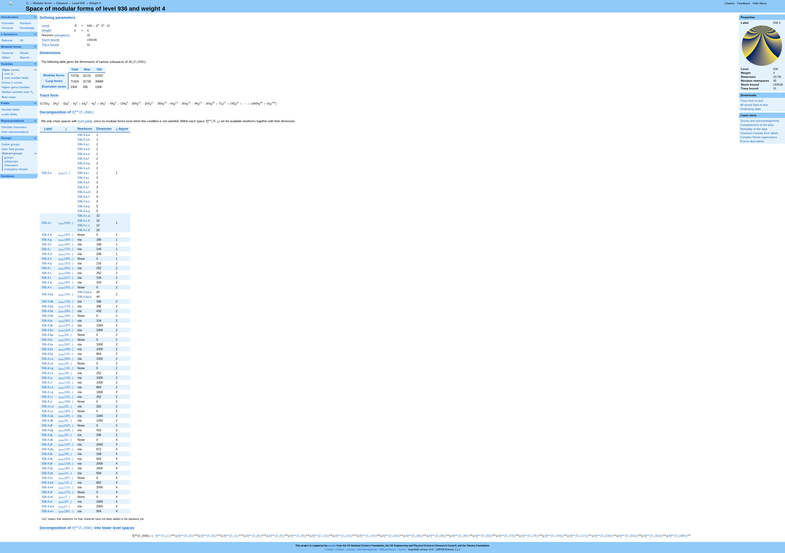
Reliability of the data (753, 129)
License (350, 549)
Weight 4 (95, 3)
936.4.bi (47, 320)
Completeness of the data (757, 124)
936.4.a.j (83, 177)
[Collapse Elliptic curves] (35, 69)
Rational (7, 40)
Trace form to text (751, 100)
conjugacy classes (16, 169)
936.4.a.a (83, 135)
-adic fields (9, 114)
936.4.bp (47, 334)
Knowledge (27, 27)
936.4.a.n (83, 196)
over (8, 74)
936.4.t (46, 277)
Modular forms (42, 3)
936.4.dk (47, 439)
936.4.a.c (83, 144)
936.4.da (47, 416)
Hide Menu (760, 3)
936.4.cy (47, 411)
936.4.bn (47, 330)
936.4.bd (47, 306)
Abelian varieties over (17, 92)
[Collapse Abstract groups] (35, 153)
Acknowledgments (367, 549)
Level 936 (78, 3)
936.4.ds (47, 458)
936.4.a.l (83, 187)
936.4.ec (47, 478)
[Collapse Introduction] (35, 17)
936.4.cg (47, 368)
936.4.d (47, 234)
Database (7, 176)
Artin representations (15, 131)
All (21, 40)
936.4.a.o (83, 201)
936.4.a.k (83, 182)
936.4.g (47, 239)
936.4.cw (48, 406)
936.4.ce (47, 363)
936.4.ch (47, 373)
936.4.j (46, 249)
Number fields (11, 109)
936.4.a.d (83, 149)
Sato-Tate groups (13, 149)
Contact (329, 549)
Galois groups (11, 144)
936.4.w (47, 282)
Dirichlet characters (14, 127)
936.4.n (47, 258)
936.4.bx (47, 349)
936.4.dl (47, 444)
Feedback (743, 3)
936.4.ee (47, 487)
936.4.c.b (83, 220)
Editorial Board (387, 549)
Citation (730, 3)
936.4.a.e (83, 154)
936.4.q (47, 263)
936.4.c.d (83, 230)
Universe (7, 27)
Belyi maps (9, 97)
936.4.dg (47, 430)
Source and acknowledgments (759, 120)
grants (332, 545)
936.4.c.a (83, 215)
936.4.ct (47, 401)
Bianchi (24, 57)
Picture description (752, 141)
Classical (62, 3)
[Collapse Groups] (35, 138)
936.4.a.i (83, 173)
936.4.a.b (83, 139)
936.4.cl (47, 382)
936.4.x (47, 287)
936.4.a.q (83, 211)
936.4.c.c (83, 225)
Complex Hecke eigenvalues (758, 137)
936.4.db (47, 420)
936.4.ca (47, 358)
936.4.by (47, 354)
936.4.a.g (83, 163)
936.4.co (47, 387)
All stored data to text (754, 104)
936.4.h (47, 244)
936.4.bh (47, 315)
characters (11, 165)
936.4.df (47, 425)
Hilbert (6, 57)
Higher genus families (16, 87)
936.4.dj (47, 435)
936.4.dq (47, 449)
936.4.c (47, 223)
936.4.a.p (83, 206)
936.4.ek (47, 497)
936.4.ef (47, 492)
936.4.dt (47, 463)
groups (8, 157)
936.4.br (47, 339)
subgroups (11, 161)
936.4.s (47, 273)
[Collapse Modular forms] (35, 46)
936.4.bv (47, 344)
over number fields (16, 77)
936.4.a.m (84, 192)
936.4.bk (47, 325)
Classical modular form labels (759, 133)
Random (25, 23)
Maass (24, 52)
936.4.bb (47, 301)
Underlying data (750, 109)
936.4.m (47, 254)
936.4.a (47, 173)
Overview (8, 23)
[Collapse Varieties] (35, 63)
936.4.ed (47, 482)
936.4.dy (47, 468)
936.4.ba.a (84, 292)
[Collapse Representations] (35, 121)
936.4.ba (47, 294)
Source (402, 549)
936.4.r (46, 268)
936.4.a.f (83, 158)
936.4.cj (47, 377)
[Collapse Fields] (35, 103)
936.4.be (47, 311)
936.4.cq (47, 392)
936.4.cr (47, 396)
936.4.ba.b (84, 296)
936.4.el (47, 501)
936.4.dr (47, 454)
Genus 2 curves (12, 82)
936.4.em (48, 506)
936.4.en (47, 511)
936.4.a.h (83, 168)
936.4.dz (47, 473)
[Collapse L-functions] (35, 34)
